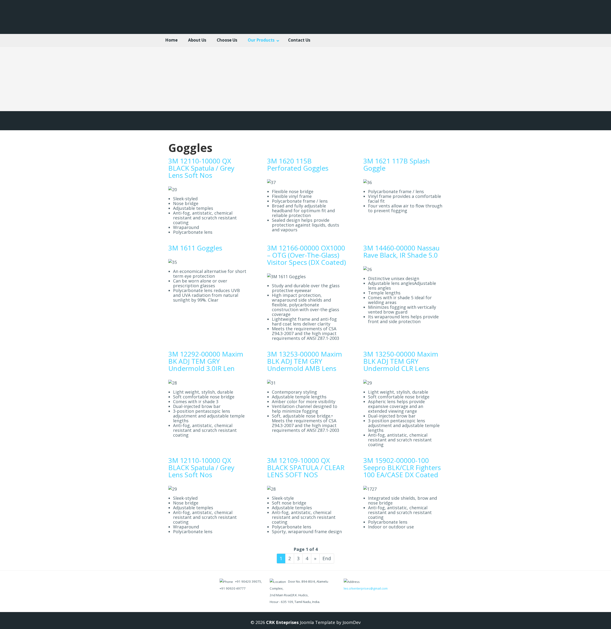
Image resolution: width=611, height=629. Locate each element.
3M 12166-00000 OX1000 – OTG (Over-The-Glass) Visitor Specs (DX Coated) (306, 255)
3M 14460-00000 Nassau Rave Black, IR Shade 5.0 (401, 251)
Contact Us (299, 40)
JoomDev (351, 622)
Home (171, 40)
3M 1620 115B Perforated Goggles (297, 164)
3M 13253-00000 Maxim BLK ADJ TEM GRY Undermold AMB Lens (304, 361)
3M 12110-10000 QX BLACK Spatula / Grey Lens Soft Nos (201, 168)
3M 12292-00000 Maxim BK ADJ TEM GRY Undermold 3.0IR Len (205, 361)
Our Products (261, 40)
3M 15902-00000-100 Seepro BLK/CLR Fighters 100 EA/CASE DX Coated (402, 467)
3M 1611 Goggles (195, 247)
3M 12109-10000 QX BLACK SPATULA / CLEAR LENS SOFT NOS (305, 467)
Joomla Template (317, 622)
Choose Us (227, 40)
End (326, 558)
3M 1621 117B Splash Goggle (396, 164)
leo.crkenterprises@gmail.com (366, 588)
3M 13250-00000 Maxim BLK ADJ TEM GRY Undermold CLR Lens (400, 361)
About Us (197, 40)
